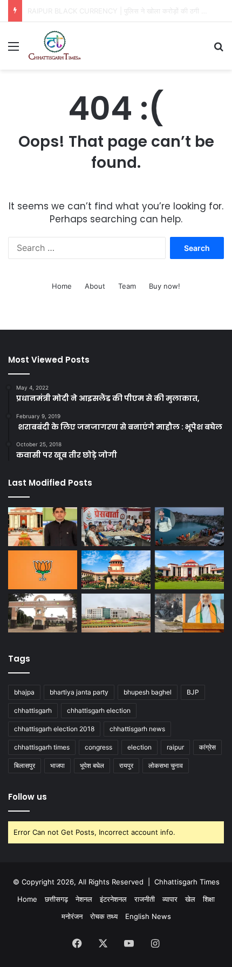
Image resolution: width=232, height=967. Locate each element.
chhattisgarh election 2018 (54, 729)
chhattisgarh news (137, 729)
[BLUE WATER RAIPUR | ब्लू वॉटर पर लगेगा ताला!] (189, 526)
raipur (175, 747)
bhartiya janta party (79, 692)
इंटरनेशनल (113, 899)
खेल (190, 899)
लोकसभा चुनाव (165, 765)
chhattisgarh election (99, 710)
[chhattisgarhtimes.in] (54, 46)
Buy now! (164, 286)
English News (148, 916)
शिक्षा (209, 899)
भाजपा (57, 765)
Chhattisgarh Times (187, 881)
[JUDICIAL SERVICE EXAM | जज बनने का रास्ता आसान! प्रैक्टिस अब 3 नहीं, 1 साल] (116, 569)
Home (62, 286)
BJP (193, 692)
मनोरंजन (72, 916)
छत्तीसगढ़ (56, 899)
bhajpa (24, 692)
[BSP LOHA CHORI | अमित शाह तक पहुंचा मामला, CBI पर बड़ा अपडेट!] (189, 613)
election (139, 747)
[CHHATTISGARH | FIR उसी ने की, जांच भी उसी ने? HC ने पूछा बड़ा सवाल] (189, 569)
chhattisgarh (33, 710)
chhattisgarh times (42, 747)
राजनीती (144, 899)
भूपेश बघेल (92, 765)
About (95, 286)
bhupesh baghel (148, 692)
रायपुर (126, 765)
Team (127, 286)
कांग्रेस (207, 747)
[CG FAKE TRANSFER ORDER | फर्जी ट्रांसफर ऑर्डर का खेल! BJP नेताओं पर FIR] (42, 569)
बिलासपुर (24, 765)
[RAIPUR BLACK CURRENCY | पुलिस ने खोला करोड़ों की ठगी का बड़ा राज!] (116, 526)
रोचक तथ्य (104, 916)
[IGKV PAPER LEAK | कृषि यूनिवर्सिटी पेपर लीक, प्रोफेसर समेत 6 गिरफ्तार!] (42, 613)
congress (98, 747)
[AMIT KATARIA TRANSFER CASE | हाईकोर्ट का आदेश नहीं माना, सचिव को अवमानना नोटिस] (42, 526)
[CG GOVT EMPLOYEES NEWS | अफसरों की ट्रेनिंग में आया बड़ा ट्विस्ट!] (116, 613)
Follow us (27, 796)
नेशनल (84, 899)
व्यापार (170, 899)
